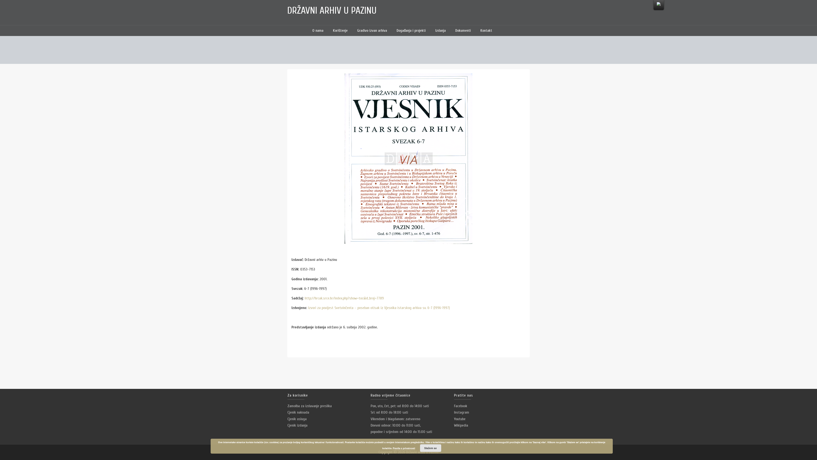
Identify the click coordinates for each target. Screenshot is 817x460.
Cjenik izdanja (297, 425)
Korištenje (340, 30)
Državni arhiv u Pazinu (332, 10)
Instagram (461, 412)
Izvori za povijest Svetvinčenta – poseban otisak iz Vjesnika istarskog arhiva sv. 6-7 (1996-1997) (378, 308)
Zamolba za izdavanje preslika (309, 406)
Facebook (460, 406)
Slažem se (430, 448)
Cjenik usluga (297, 419)
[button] (503, 30)
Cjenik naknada (298, 412)
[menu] (659, 5)
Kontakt (486, 30)
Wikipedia (461, 425)
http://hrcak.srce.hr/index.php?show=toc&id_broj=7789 (344, 298)
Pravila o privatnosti (404, 448)
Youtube (460, 419)
